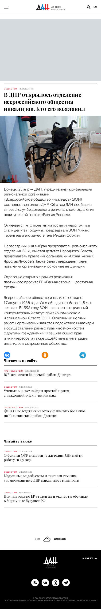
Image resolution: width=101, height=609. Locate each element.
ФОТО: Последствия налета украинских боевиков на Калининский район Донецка (45, 413)
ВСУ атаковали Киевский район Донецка (37, 374)
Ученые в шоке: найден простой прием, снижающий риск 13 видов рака (37, 393)
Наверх (87, 558)
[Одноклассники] (45, 355)
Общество (10, 89)
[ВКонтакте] (7, 355)
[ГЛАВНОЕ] (66, 582)
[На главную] (50, 7)
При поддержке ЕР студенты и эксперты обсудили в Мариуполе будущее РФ (46, 498)
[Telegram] (82, 355)
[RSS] (35, 582)
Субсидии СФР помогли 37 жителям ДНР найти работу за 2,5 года (43, 457)
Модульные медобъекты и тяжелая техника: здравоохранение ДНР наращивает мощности (41, 478)
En (95, 7)
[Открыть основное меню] (6, 7)
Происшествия (13, 371)
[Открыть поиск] (88, 7)
